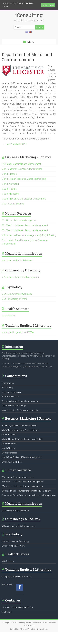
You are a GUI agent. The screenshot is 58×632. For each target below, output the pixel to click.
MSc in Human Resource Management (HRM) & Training (29, 235)
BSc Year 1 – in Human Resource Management (25, 225)
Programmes (8, 383)
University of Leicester (11, 392)
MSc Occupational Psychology (17, 294)
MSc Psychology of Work (14, 299)
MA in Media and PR (16, 144)
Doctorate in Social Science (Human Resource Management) (29, 495)
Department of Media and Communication (20, 401)
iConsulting (29, 15)
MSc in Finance (9, 188)
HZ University (7, 387)
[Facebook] (19, 585)
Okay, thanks (48, 5)
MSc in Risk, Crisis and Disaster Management (24, 198)
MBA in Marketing (10, 183)
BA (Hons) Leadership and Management (21, 164)
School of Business (10, 396)
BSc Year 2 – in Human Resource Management (25, 230)
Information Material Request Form (17, 607)
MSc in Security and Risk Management (20, 277)
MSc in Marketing (10, 193)
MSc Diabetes (8, 315)
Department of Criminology (14, 406)
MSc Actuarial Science (13, 203)
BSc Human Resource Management (19, 220)
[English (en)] (30, 33)
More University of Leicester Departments (20, 410)
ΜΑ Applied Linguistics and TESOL (18, 332)
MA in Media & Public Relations (17, 260)
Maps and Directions (27, 629)
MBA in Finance (9, 174)
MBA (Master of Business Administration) (22, 169)
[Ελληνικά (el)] (26, 33)
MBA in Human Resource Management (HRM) (24, 179)
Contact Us (7, 612)
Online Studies (42, 629)
